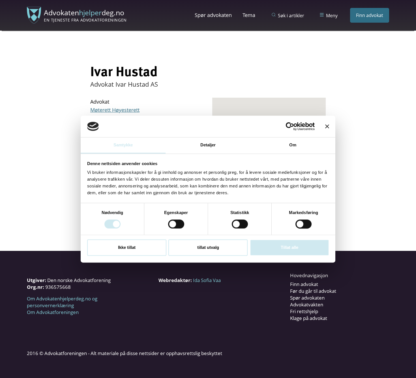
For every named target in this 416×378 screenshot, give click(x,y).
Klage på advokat (308, 318)
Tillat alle (289, 247)
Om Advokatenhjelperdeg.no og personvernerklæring (62, 302)
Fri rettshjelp (304, 311)
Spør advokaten (213, 15)
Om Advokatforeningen (53, 312)
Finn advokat (369, 15)
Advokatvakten (306, 304)
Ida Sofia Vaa (207, 280)
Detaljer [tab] (208, 145)
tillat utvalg (208, 247)
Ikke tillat (127, 247)
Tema (249, 15)
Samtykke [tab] (123, 145)
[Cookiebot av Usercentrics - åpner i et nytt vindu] (290, 126)
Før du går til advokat (313, 291)
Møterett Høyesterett (115, 109)
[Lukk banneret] (327, 126)
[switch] (176, 223)
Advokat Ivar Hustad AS (124, 84)
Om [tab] (292, 145)
